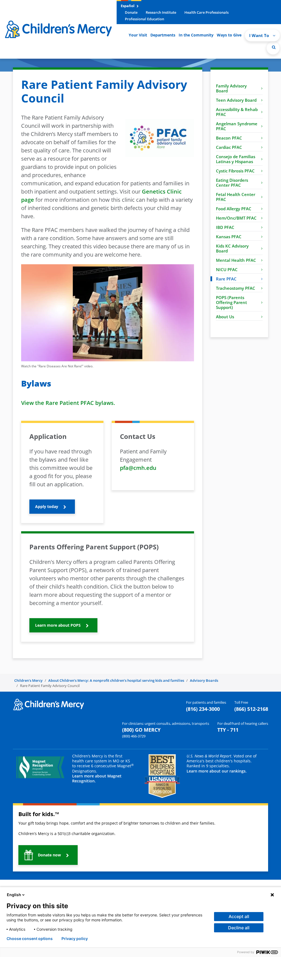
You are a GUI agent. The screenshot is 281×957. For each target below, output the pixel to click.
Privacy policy (74, 938)
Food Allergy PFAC (233, 208)
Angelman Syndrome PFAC (236, 126)
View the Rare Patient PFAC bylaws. (68, 403)
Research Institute (161, 12)
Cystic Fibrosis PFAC (235, 170)
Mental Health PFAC (236, 260)
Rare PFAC (226, 278)
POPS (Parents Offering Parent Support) (231, 302)
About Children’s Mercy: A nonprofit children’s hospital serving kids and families (116, 680)
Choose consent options (30, 938)
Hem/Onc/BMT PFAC (236, 217)
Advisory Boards (204, 680)
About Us (225, 316)
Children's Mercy (28, 680)
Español (128, 5)
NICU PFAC (227, 269)
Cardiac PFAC (229, 147)
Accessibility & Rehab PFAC (237, 112)
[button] (273, 48)
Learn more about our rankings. (217, 771)
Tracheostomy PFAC (235, 288)
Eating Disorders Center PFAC (232, 183)
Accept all (239, 916)
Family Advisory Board (231, 88)
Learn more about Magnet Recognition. (97, 778)
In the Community (196, 35)
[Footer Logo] (48, 704)
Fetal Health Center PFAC (235, 197)
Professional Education (144, 18)
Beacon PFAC (229, 137)
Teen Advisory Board (236, 100)
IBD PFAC (225, 227)
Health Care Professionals (206, 12)
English (14, 894)
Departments (162, 35)
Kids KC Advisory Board (232, 248)
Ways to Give (229, 35)
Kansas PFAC (228, 236)
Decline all (238, 927)
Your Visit (138, 35)
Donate (131, 12)
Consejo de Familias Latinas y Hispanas (235, 159)
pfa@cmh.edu (138, 468)
